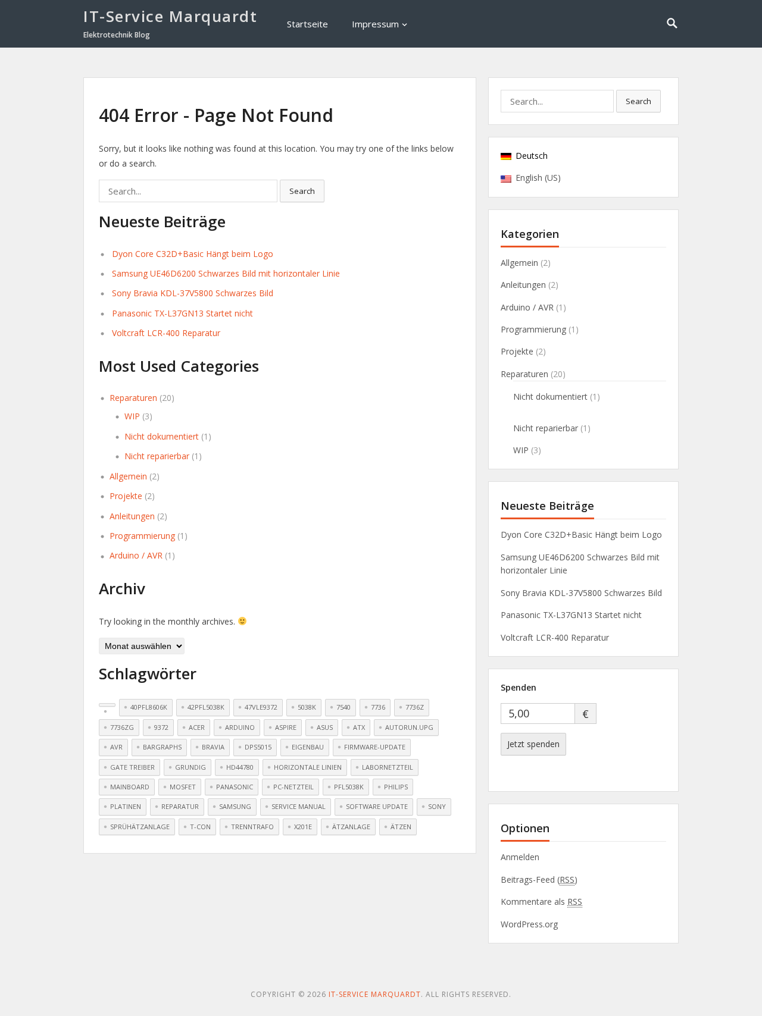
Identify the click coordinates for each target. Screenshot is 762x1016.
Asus (325, 727)
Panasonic (234, 786)
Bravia (213, 746)
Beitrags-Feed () (539, 879)
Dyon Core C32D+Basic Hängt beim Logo (192, 253)
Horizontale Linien (308, 767)
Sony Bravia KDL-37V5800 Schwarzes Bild (192, 293)
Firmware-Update (374, 746)
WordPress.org (529, 924)
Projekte (126, 495)
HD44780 (240, 767)
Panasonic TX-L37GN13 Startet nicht (182, 313)
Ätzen (401, 826)
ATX (359, 727)
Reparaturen (133, 397)
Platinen (125, 806)
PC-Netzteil (293, 786)
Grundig (190, 767)
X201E (303, 826)
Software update (377, 806)
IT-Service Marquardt (170, 16)
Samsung (235, 806)
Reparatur (180, 806)
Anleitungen (132, 516)
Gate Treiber (132, 767)
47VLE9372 (261, 707)
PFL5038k (349, 786)
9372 (161, 727)
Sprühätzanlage (140, 826)
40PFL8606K (148, 707)
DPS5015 (258, 746)
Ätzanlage (351, 826)
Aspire (285, 727)
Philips (396, 786)
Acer (197, 727)
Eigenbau (308, 746)
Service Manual (298, 806)
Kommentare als (541, 901)
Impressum (375, 24)
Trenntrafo (252, 826)
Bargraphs (162, 746)
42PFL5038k (206, 707)
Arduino (240, 727)
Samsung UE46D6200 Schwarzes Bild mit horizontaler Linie (226, 273)
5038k (307, 707)
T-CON (200, 826)
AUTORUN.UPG (409, 727)
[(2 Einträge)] (107, 705)
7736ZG (122, 727)
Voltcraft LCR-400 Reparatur (166, 332)
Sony (437, 806)
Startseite (307, 24)
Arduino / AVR (136, 555)
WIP (132, 416)
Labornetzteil (387, 767)
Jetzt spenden (533, 744)
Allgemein (128, 476)
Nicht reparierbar (156, 456)
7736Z (414, 707)
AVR (116, 746)
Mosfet (183, 786)
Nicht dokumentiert (161, 436)
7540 (343, 707)
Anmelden (520, 857)
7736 (378, 707)
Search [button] (302, 191)
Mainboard (129, 786)
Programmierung (142, 535)
